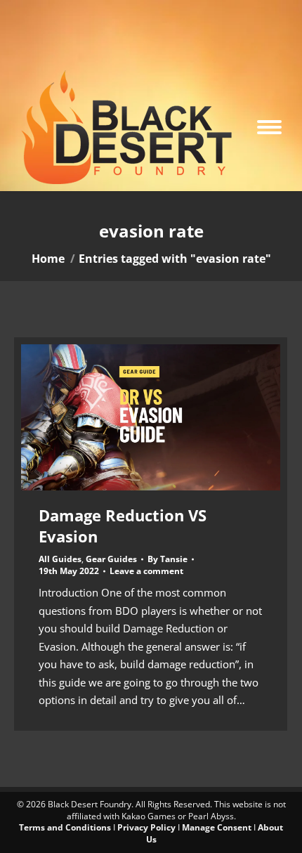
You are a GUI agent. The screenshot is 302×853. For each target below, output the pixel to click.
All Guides (60, 559)
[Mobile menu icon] (269, 127)
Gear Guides (111, 559)
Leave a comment (146, 571)
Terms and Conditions (65, 827)
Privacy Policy (146, 827)
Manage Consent (216, 827)
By (167, 559)
